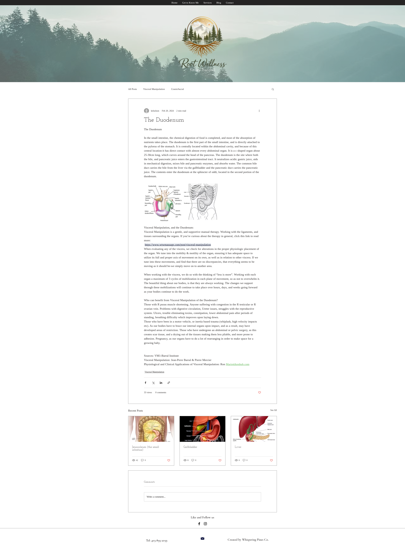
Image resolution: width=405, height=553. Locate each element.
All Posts (132, 89)
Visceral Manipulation (154, 89)
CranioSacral (177, 89)
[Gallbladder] (202, 429)
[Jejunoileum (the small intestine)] (151, 429)
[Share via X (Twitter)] (153, 382)
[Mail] (202, 538)
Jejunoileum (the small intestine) (145, 448)
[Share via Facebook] (145, 382)
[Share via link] (168, 382)
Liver (238, 447)
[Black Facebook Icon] (199, 524)
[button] (272, 89)
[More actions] (259, 111)
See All (273, 410)
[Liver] (254, 429)
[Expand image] (163, 202)
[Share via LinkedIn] (160, 382)
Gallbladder (190, 447)
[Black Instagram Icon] (205, 524)
